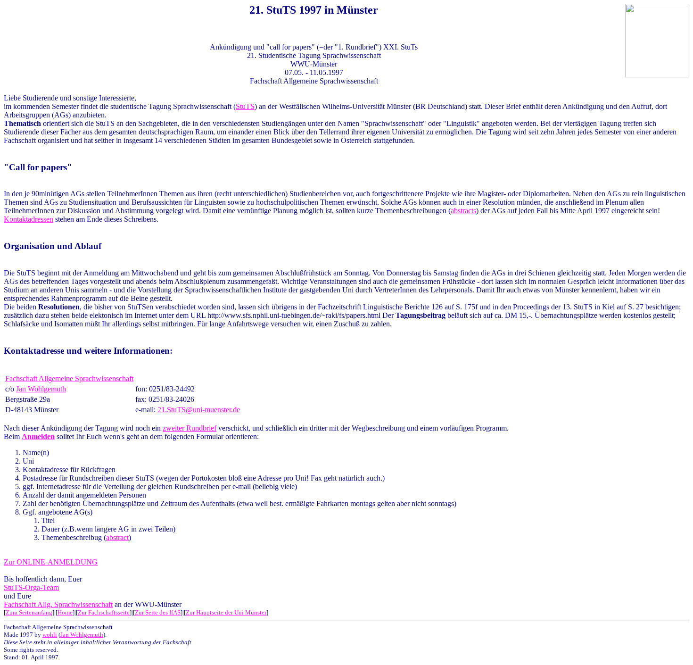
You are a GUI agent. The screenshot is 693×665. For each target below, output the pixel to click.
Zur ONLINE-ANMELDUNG (51, 562)
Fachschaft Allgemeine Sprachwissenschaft (69, 378)
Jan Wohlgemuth (41, 389)
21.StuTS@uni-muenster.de (198, 410)
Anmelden (38, 436)
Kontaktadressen (28, 219)
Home (65, 612)
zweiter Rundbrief (189, 428)
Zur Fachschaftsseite (104, 612)
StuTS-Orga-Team (31, 587)
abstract (117, 537)
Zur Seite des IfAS (158, 612)
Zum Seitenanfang (29, 612)
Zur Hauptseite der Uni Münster (226, 612)
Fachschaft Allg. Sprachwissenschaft (58, 604)
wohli (49, 634)
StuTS (245, 106)
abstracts (463, 211)
